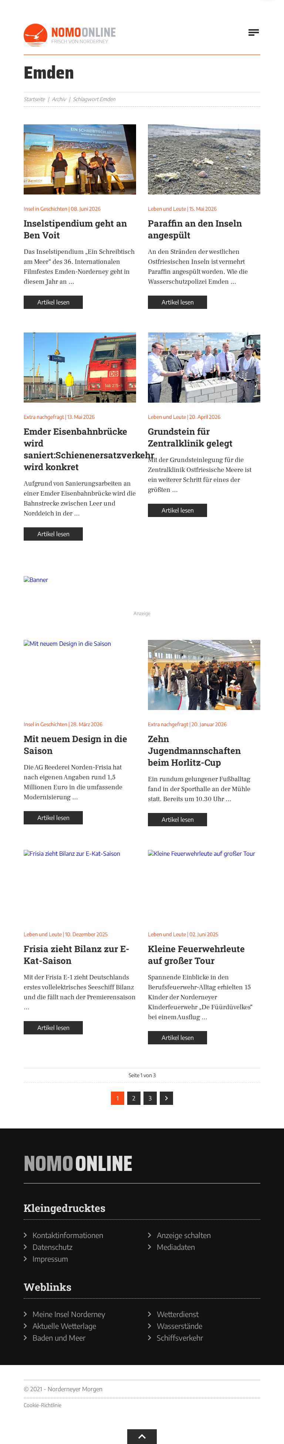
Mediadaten (176, 1247)
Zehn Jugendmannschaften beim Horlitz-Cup (194, 750)
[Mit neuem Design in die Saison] (80, 675)
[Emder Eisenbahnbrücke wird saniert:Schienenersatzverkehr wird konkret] (80, 367)
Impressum (50, 1258)
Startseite (34, 99)
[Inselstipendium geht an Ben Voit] (80, 159)
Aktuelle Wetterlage (64, 1326)
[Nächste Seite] (166, 1098)
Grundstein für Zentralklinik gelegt (190, 437)
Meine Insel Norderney (69, 1314)
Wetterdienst (178, 1314)
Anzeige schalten (184, 1235)
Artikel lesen (53, 302)
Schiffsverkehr (180, 1337)
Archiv (59, 99)
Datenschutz (52, 1247)
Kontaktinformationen (68, 1235)
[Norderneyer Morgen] (70, 35)
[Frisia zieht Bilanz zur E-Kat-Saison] (80, 885)
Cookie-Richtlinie (42, 1405)
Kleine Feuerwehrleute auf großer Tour (196, 954)
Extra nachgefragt (44, 417)
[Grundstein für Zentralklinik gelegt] (204, 367)
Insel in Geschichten (45, 209)
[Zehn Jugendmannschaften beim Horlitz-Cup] (204, 675)
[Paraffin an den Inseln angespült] (204, 159)
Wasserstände (179, 1326)
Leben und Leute (167, 209)
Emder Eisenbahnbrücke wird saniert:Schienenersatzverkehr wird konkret (89, 449)
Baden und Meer (59, 1337)
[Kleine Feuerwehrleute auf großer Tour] (204, 885)
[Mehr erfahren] (142, 591)
